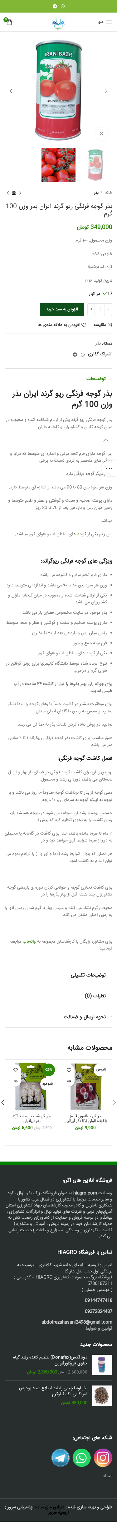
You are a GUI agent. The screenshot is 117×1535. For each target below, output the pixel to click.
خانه (108, 193)
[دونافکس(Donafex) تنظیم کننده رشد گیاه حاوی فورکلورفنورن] (102, 1365)
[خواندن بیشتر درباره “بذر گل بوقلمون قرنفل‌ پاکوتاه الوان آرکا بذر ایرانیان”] (69, 1080)
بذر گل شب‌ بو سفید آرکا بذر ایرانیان (32, 1118)
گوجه (81, 534)
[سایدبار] (109, 468)
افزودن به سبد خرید (62, 309)
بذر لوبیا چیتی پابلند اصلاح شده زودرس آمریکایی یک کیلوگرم (53, 1391)
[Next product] (8, 193)
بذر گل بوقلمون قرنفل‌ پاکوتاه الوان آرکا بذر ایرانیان (85, 1118)
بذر (96, 193)
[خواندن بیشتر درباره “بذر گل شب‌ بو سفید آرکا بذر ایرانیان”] (15, 1080)
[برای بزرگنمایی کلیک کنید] (101, 134)
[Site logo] (58, 22)
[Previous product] (20, 193)
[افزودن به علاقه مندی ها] (69, 1069)
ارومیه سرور (58, 1512)
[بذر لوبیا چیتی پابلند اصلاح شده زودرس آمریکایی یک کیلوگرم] (102, 1396)
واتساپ (29, 941)
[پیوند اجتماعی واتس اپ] (62, 6)
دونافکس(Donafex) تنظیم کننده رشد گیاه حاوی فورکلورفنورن (50, 1361)
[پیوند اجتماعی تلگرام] (55, 6)
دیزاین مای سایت (48, 1507)
